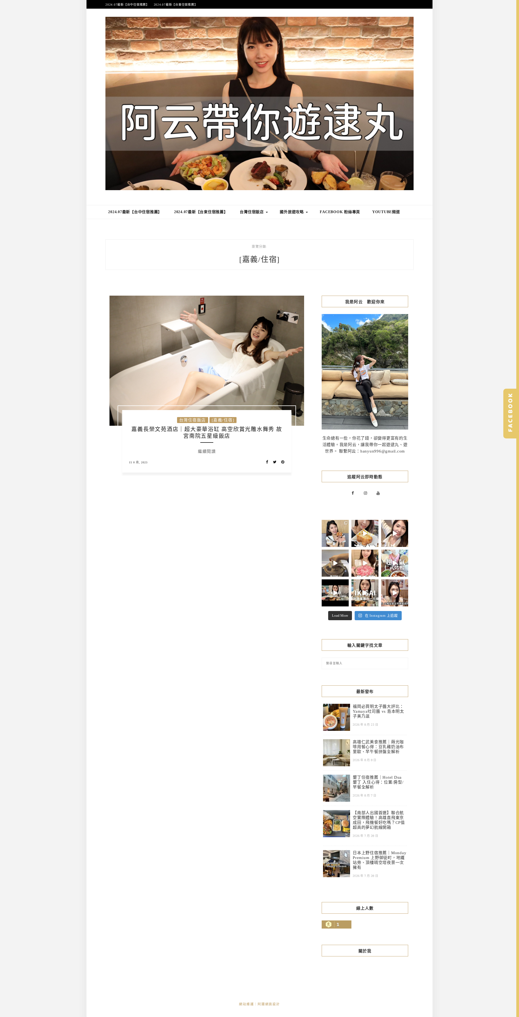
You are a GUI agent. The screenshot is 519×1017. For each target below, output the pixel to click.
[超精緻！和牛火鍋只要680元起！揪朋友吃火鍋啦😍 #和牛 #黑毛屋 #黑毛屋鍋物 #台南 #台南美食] (364, 563)
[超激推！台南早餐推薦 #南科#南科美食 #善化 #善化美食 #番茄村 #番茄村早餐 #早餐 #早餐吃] (364, 533)
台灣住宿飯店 (252, 212)
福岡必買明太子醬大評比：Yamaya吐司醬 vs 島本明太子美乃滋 (378, 711)
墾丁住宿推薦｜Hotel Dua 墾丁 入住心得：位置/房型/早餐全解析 (378, 782)
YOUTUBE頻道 (386, 212)
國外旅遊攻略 (292, 212)
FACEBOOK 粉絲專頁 (340, 212)
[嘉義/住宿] (223, 420)
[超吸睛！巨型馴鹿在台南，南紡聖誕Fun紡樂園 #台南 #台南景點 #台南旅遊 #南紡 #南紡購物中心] (394, 533)
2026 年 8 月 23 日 (365, 725)
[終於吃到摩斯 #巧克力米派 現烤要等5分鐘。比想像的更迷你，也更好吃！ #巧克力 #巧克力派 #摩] (394, 592)
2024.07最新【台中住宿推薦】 (127, 4)
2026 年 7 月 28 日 (365, 836)
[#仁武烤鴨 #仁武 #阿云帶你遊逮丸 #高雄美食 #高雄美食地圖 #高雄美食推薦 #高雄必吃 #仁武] (394, 563)
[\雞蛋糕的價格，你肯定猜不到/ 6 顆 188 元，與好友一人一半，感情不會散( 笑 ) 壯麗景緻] (335, 533)
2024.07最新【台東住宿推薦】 (176, 4)
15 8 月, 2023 (138, 462)
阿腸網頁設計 (269, 1004)
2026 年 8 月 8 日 (365, 760)
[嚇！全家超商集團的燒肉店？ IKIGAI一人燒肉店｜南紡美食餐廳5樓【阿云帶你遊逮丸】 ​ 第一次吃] (335, 592)
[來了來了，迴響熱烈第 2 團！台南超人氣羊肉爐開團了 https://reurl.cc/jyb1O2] (335, 563)
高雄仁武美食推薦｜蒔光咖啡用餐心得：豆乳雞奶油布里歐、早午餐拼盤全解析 (378, 747)
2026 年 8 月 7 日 (365, 795)
